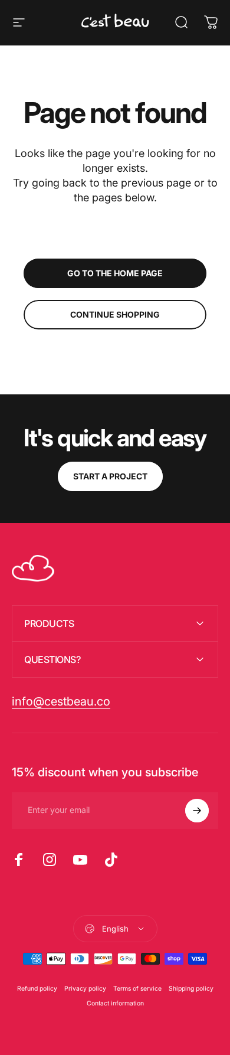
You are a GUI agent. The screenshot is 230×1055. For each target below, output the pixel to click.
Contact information (115, 1003)
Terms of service (137, 988)
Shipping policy (191, 988)
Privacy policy (85, 988)
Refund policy (37, 988)
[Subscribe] (197, 810)
